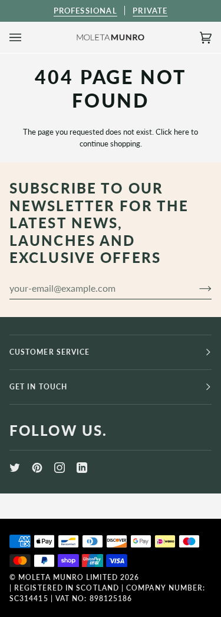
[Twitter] (14, 467)
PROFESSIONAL (85, 10)
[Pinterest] (37, 467)
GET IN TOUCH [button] (38, 386)
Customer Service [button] (49, 352)
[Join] (196, 288)
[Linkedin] (82, 467)
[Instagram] (59, 467)
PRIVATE (150, 10)
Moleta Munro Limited (68, 577)
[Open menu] (27, 37)
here (181, 131)
